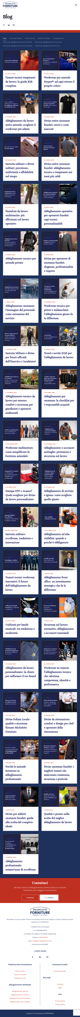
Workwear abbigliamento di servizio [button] (48, 42)
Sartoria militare (20, 974)
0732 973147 (43, 937)
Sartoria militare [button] (44, 38)
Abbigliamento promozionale (20, 998)
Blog (60, 988)
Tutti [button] (4, 38)
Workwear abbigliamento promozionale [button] (17, 46)
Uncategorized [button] (58, 38)
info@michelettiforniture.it (42, 941)
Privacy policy (60, 1001)
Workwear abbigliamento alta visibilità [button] (17, 42)
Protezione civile (20, 978)
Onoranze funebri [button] (15, 38)
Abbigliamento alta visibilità (20, 1002)
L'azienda (60, 984)
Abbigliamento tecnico (20, 991)
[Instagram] (47, 957)
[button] (76, 5)
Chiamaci (50, 897)
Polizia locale (20, 971)
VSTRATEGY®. (49, 1013)
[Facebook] (33, 957)
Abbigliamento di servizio (20, 995)
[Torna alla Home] (10, 5)
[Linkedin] (40, 957)
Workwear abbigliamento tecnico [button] (47, 46)
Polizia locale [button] (30, 38)
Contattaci (30, 897)
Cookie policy (60, 1004)
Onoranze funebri (60, 971)
